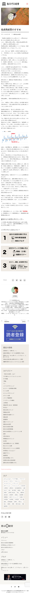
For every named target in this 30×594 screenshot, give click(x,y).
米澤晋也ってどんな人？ (9, 450)
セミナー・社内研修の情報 (9, 388)
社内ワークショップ (13, 497)
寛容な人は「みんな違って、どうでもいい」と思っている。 (14, 356)
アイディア (22, 478)
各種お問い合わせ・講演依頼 (10, 405)
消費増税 (6, 497)
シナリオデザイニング (8, 386)
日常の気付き (6, 436)
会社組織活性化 (18, 488)
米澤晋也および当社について (8, 545)
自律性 (15, 501)
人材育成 (5, 402)
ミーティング (15, 483)
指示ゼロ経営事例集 (8, 429)
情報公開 (5, 417)
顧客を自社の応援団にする (9, 462)
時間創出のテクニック (8, 438)
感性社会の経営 (17, 34)
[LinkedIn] (20, 280)
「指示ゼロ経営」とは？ (9, 374)
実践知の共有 (6, 412)
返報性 (8, 503)
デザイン (11, 481)
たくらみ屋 (6, 390)
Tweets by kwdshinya (6, 469)
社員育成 (17, 499)
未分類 (5, 441)
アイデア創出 (15, 478)
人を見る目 (23, 485)
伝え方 (5, 490)
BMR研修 (5, 378)
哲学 (23, 490)
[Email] (24, 280)
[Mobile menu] (27, 3)
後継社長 (22, 492)
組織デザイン (6, 453)
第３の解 (22, 499)
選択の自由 (18, 503)
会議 (24, 488)
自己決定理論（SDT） (8, 457)
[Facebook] (13, 280)
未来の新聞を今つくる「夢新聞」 (11, 443)
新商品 (16, 494)
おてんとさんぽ (7, 478)
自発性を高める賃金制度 (9, 460)
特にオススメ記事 (7, 445)
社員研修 (11, 499)
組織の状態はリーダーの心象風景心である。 (14, 353)
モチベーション (7, 485)
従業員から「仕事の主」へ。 (10, 350)
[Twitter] (16, 280)
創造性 (19, 490)
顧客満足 (6, 506)
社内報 (21, 497)
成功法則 (6, 494)
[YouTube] (9, 516)
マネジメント (18, 481)
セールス (6, 481)
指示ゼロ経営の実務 (8, 426)
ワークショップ (15, 485)
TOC (4, 383)
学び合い (5, 407)
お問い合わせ (4, 552)
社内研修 (6, 499)
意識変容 (5, 419)
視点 (5, 503)
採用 (4, 433)
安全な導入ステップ (8, 409)
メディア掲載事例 (7, 398)
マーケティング (7, 483)
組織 (5, 501)
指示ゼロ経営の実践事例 (7, 542)
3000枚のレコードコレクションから (12, 376)
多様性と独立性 (11, 492)
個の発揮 (14, 490)
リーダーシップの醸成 (8, 400)
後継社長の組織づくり (8, 414)
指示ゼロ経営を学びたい (7, 547)
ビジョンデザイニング (8, 393)
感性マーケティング (8, 421)
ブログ (2, 549)
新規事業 (21, 494)
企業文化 (11, 488)
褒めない (20, 501)
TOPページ (3, 540)
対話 (18, 492)
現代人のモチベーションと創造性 (11, 448)
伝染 (9, 490)
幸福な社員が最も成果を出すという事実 (13, 359)
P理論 (4, 381)
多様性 (5, 492)
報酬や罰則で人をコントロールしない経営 (13, 361)
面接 (23, 503)
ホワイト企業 (6, 395)
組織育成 (5, 455)
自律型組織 (9, 501)
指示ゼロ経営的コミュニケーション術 (12, 431)
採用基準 (11, 494)
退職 (13, 503)
